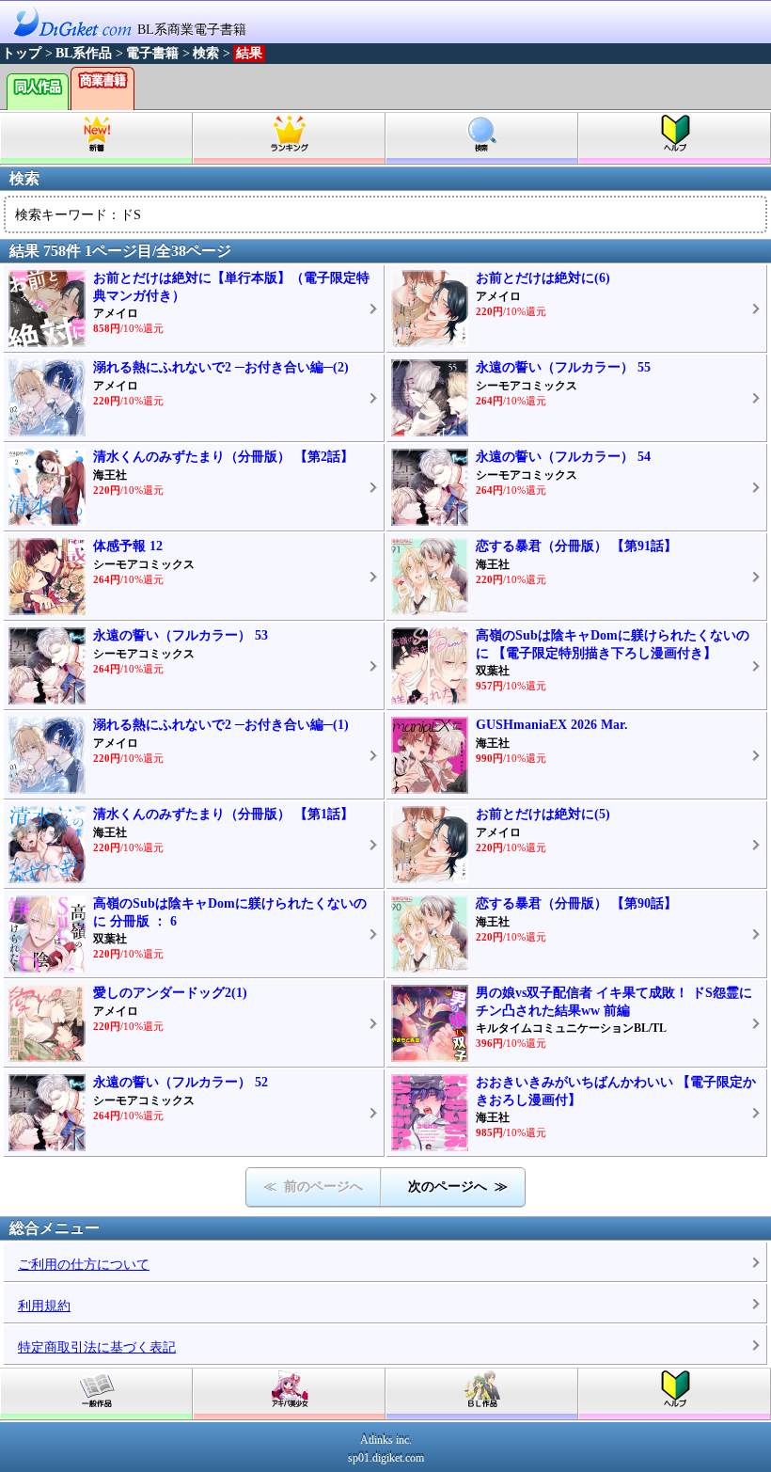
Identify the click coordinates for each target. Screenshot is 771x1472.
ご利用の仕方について (83, 1265)
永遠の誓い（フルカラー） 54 (563, 457)
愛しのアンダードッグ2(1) (170, 993)
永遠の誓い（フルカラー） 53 (180, 635)
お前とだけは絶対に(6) (543, 278)
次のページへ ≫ (458, 1186)
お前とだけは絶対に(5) (543, 814)
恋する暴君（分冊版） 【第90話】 (576, 903)
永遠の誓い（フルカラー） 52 (180, 1082)
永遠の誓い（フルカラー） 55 (563, 367)
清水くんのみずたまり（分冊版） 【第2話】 (223, 457)
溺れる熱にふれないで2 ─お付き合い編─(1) (221, 725)
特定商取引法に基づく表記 (97, 1347)
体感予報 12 (128, 546)
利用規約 (44, 1306)
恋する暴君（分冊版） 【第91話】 (576, 546)
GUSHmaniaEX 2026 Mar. (552, 725)
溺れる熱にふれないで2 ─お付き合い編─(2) (221, 367)
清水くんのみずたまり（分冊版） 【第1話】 (223, 814)
